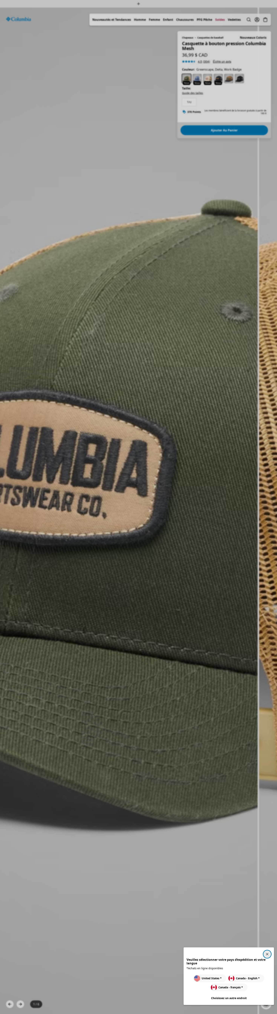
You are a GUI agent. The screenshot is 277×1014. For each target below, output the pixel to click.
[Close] (267, 954)
